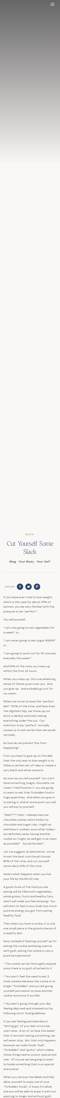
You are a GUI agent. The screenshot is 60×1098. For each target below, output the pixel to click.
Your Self (43, 561)
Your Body (26, 561)
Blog (13, 561)
